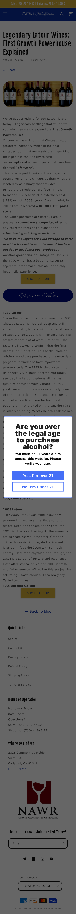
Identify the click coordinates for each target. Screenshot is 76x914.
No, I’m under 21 (38, 487)
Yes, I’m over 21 (38, 475)
